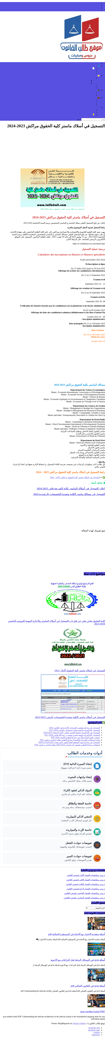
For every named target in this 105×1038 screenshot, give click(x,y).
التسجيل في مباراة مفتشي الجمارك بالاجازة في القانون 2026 (74, 728)
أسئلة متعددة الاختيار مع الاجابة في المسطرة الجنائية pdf (76, 934)
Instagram (96, 10)
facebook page (94, 5)
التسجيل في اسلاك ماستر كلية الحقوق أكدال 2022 (80, 670)
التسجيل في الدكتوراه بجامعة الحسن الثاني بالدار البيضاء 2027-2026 (71, 733)
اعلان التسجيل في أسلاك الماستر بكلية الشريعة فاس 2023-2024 (71, 488)
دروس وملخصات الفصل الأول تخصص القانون (86, 875)
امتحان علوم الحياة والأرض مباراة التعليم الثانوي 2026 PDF (75, 737)
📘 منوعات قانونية (92, 66)
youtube (96, 8)
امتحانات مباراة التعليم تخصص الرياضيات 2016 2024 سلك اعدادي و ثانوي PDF (67, 745)
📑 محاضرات (89, 68)
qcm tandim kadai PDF (92, 1011)
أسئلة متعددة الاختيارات (85, 71)
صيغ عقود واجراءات (86, 73)
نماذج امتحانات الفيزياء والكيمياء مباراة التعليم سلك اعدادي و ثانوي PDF (70, 740)
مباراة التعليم (89, 105)
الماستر (91, 93)
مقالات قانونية (84, 80)
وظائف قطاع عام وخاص (84, 102)
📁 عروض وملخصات (91, 76)
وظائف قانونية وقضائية (85, 100)
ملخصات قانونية (88, 85)
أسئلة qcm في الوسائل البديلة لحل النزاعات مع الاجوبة (78, 960)
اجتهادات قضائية (88, 112)
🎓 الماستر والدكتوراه (90, 90)
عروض (92, 88)
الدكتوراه (91, 95)
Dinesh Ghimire (79, 1023)
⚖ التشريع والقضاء (92, 107)
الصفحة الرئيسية (93, 63)
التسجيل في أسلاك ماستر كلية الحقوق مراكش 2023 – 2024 (75, 477)
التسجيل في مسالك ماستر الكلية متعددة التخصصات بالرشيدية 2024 (69, 494)
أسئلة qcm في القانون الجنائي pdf (88, 985)
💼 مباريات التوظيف (91, 98)
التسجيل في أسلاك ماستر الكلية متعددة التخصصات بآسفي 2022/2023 (70, 717)
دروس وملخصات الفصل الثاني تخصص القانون (85, 880)
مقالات (92, 78)
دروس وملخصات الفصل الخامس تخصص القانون (84, 893)
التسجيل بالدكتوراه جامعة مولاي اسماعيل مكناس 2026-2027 (74, 730)
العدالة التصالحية (83, 83)
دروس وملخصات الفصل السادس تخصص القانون (84, 898)
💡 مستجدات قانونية (86, 115)
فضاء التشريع (89, 110)
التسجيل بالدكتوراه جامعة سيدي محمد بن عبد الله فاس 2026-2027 (72, 735)
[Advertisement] (52, 149)
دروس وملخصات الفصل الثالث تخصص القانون (85, 884)
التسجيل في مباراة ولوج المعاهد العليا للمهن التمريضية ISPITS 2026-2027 (69, 742)
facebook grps (94, 3)
